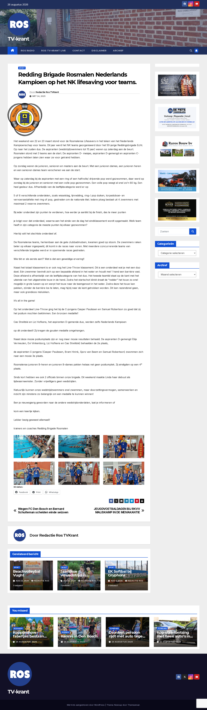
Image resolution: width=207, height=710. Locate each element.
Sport (22, 68)
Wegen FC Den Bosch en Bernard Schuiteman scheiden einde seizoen (43, 510)
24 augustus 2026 (74, 642)
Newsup (118, 705)
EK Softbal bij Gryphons (120, 573)
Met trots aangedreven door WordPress (86, 705)
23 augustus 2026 (170, 642)
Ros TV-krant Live (53, 50)
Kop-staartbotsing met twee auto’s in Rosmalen (173, 636)
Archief (118, 50)
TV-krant (18, 39)
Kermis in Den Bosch (79, 636)
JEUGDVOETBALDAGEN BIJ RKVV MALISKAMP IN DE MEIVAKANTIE (117, 510)
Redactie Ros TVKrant (47, 92)
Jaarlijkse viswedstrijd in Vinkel (73, 575)
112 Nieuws (114, 628)
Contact (78, 50)
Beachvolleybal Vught (26, 573)
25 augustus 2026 (26, 642)
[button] (191, 50)
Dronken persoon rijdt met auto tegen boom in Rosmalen (127, 636)
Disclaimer (99, 50)
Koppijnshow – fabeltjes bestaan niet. (28, 636)
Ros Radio (28, 50)
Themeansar (134, 705)
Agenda (65, 632)
